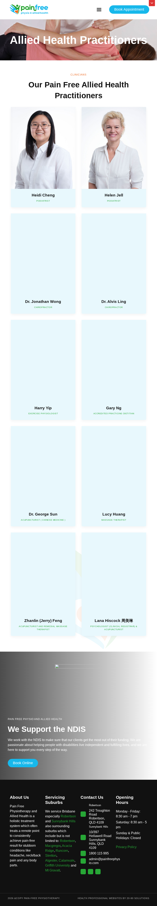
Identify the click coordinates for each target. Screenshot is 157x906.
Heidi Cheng (43, 195)
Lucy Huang (113, 514)
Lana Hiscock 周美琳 (114, 620)
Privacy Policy (126, 847)
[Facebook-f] (83, 871)
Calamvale (66, 860)
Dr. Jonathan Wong (43, 301)
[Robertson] (83, 814)
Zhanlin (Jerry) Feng (43, 620)
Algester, (51, 860)
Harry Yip (43, 408)
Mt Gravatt (52, 870)
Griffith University (57, 865)
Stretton (50, 855)
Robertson (68, 816)
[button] (99, 10)
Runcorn (62, 850)
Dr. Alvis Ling (113, 301)
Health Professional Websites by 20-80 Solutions (113, 898)
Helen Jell (114, 195)
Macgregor (53, 845)
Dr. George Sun (43, 514)
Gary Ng (113, 408)
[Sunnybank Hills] (83, 837)
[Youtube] (98, 871)
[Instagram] (90, 871)
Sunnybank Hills (63, 821)
